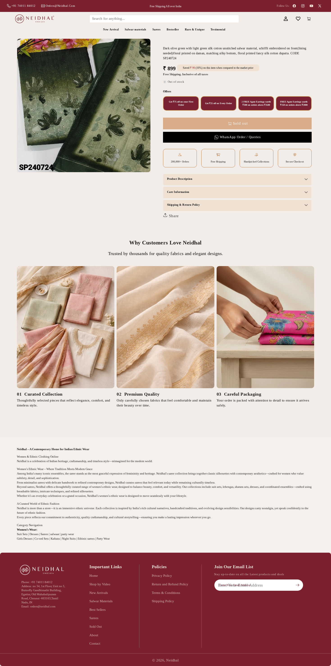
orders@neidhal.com (60, 5)
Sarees (93, 618)
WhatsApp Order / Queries (240, 137)
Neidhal (172, 660)
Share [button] (173, 216)
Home (93, 575)
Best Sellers (97, 609)
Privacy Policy (162, 575)
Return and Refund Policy (170, 584)
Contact (94, 643)
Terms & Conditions (166, 593)
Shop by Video (99, 584)
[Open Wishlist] (298, 19)
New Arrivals (98, 593)
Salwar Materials (101, 601)
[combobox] (164, 19)
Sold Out (95, 626)
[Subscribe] (297, 585)
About (93, 635)
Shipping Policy (163, 601)
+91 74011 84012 (23, 5)
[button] (273, 19)
